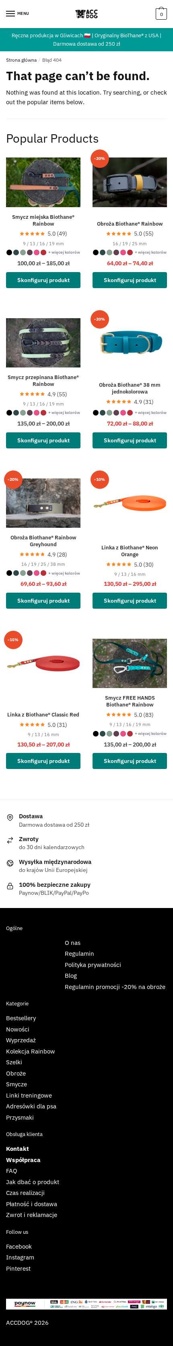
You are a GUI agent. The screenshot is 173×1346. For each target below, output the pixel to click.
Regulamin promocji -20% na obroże (115, 987)
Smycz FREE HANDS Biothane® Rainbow (130, 701)
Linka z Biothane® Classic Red (43, 715)
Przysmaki (20, 1117)
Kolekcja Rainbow (30, 1051)
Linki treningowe (29, 1095)
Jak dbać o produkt (32, 1182)
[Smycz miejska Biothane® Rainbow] (43, 182)
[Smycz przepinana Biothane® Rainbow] (43, 342)
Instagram (20, 1257)
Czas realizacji (25, 1193)
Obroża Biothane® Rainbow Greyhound (43, 541)
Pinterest (18, 1268)
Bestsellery (21, 1018)
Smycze (16, 1084)
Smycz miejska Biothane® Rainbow (43, 220)
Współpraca (23, 1160)
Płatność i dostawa (31, 1204)
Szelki (14, 1062)
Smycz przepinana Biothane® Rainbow (43, 380)
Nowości (17, 1029)
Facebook (19, 1246)
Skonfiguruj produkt (43, 280)
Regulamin (79, 953)
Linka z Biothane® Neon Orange (129, 551)
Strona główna (21, 60)
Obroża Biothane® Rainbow (130, 224)
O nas (72, 942)
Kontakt (17, 1148)
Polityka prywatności (93, 965)
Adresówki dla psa (31, 1106)
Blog (71, 975)
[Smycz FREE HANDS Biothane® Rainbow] (130, 663)
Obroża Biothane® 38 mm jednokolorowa (130, 388)
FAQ (11, 1170)
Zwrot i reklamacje (31, 1215)
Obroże (16, 1073)
